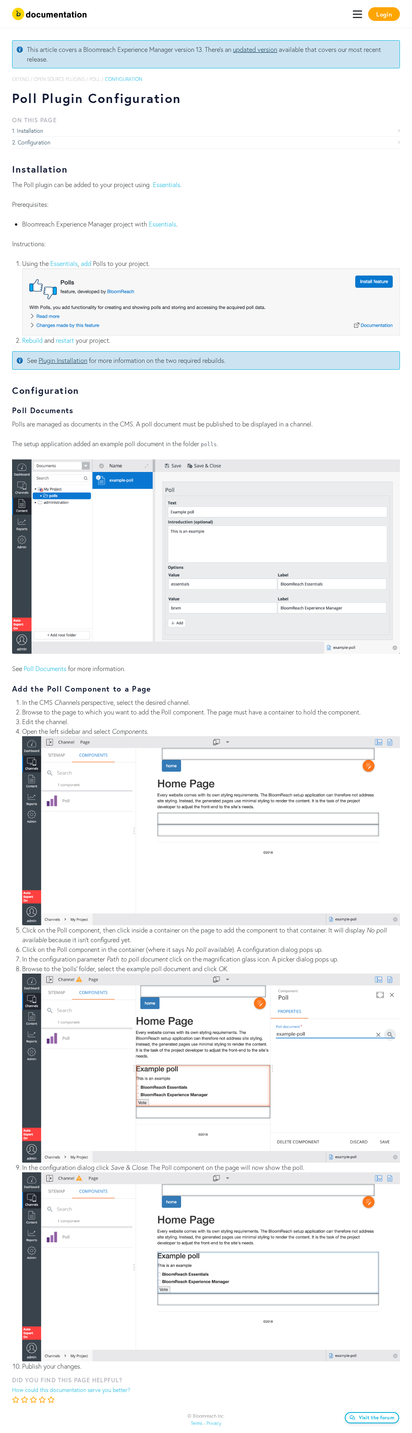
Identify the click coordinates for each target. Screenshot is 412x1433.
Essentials (166, 184)
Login (384, 14)
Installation (30, 130)
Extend (20, 79)
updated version (255, 49)
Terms (196, 1423)
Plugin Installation (63, 360)
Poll (94, 79)
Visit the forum (377, 1417)
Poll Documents (45, 668)
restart (65, 340)
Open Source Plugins (59, 79)
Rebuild (32, 340)
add (86, 263)
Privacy (213, 1423)
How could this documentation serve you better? (71, 1390)
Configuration (34, 142)
